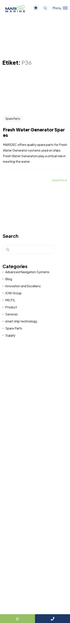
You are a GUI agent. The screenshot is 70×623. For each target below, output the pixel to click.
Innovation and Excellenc (23, 286)
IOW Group (13, 293)
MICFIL (10, 300)
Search (10, 236)
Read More (59, 180)
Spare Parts (12, 118)
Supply (10, 335)
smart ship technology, (21, 321)
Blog (8, 279)
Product (11, 307)
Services (11, 314)
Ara (8, 250)
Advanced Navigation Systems (27, 272)
